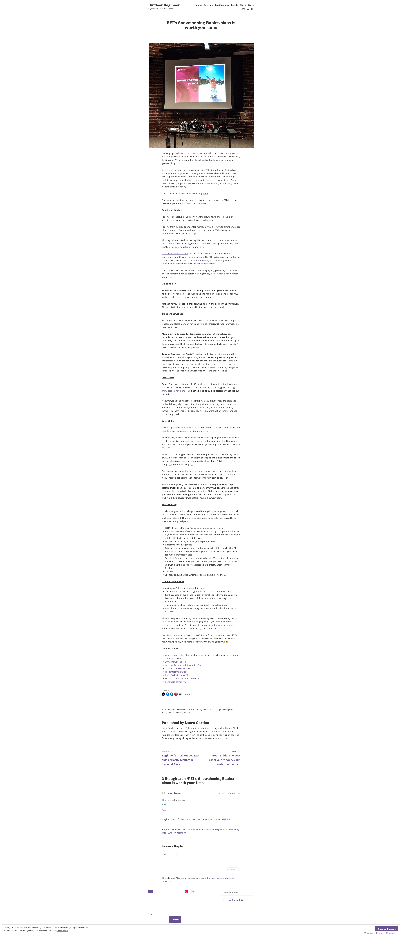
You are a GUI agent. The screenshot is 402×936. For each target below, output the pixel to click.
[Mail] (193, 891)
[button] (150, 891)
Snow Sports (227, 709)
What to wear (172, 655)
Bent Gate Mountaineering (196, 260)
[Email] (248, 8)
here (205, 193)
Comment (233, 869)
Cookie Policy (62, 930)
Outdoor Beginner (164, 5)
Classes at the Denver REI (177, 668)
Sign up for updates (234, 900)
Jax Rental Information (176, 671)
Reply (164, 810)
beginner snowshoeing (173, 712)
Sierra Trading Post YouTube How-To (183, 678)
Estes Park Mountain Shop (175, 253)
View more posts (226, 738)
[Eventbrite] (252, 8)
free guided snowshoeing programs (221, 625)
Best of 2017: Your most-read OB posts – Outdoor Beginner (201, 819)
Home (197, 5)
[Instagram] (244, 8)
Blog (242, 5)
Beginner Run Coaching (216, 5)
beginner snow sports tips (210, 709)
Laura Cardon (170, 709)
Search (151, 914)
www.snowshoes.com (176, 661)
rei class (187, 712)
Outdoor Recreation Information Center (185, 665)
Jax (214, 257)
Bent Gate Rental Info (175, 681)
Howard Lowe (174, 793)
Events (234, 5)
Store (251, 5)
